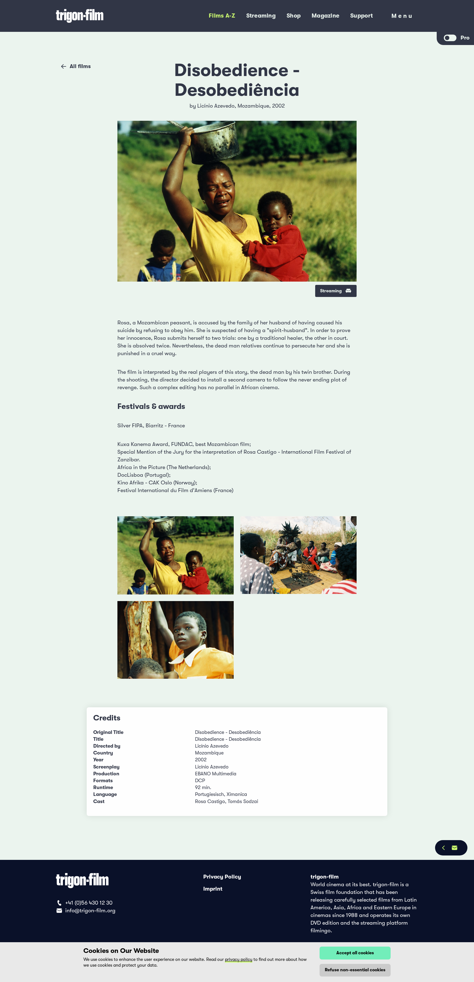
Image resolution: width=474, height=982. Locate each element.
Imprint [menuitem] (212, 889)
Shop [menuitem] (294, 15)
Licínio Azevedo (216, 106)
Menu (402, 17)
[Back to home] (102, 15)
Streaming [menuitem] (261, 15)
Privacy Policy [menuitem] (222, 877)
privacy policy (238, 959)
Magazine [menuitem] (325, 15)
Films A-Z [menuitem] (222, 15)
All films (80, 66)
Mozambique (253, 106)
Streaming (331, 290)
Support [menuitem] (361, 15)
